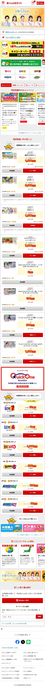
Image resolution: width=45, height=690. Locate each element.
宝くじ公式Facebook (18, 623)
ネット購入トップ (36, 535)
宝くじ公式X (5, 623)
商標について (27, 678)
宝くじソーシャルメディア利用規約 (11, 671)
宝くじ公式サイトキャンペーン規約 (11, 674)
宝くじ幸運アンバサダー (10, 652)
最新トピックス (18, 85)
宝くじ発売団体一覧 (30, 656)
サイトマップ (6, 663)
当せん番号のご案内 (13, 37)
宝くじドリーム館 (8, 656)
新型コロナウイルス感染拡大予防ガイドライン (33, 660)
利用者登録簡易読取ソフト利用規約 (11, 678)
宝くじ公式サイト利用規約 (9, 667)
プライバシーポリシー (29, 667)
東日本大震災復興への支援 (10, 648)
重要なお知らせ (11, 32)
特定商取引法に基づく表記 (30, 674)
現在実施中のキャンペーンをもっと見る (30, 133)
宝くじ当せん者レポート (31, 652)
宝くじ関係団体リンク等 (10, 659)
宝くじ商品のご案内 (22, 535)
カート (33, 3)
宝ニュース (29, 85)
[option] (22, 17)
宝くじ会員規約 (28, 671)
